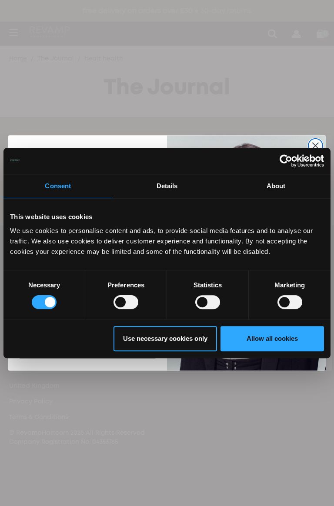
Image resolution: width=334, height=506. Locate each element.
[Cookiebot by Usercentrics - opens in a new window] (286, 160)
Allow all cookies (272, 338)
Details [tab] (167, 186)
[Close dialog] (315, 146)
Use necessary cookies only (165, 338)
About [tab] (276, 186)
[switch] (126, 302)
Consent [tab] (58, 186)
